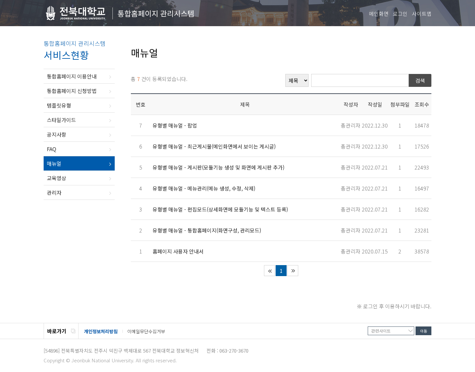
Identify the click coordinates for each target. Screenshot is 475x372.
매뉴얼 (54, 163)
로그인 (400, 13)
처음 (269, 270)
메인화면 (378, 13)
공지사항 (56, 134)
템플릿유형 (59, 105)
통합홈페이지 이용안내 (72, 76)
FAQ (51, 149)
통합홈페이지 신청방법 (72, 91)
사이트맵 (421, 13)
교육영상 (56, 178)
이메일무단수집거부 (146, 331)
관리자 (54, 192)
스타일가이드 (61, 120)
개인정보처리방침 (101, 331)
